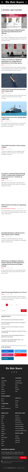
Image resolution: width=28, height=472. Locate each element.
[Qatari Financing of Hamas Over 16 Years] (14, 283)
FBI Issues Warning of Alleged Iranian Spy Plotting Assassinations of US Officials (13, 31)
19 (16, 304)
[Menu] (2, 2)
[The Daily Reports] (14, 2)
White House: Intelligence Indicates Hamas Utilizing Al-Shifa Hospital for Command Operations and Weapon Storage (12, 263)
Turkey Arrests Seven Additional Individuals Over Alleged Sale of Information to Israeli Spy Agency (11, 61)
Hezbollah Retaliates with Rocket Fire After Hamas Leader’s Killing (13, 233)
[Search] (26, 2)
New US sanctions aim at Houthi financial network (12, 319)
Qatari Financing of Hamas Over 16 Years (13, 292)
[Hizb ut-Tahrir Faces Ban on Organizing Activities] (14, 196)
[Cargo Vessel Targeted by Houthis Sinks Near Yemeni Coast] (14, 81)
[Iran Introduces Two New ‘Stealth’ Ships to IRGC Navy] (14, 109)
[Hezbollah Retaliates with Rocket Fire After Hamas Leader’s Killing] (14, 224)
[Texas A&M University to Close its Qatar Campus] (14, 137)
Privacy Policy (4, 462)
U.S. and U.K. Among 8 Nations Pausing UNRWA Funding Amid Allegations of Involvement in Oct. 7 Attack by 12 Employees (13, 176)
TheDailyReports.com (11, 467)
